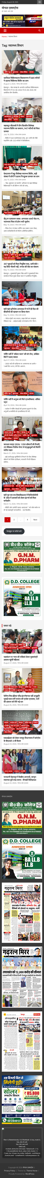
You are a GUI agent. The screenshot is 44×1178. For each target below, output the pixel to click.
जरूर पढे (7, 625)
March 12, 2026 (10, 504)
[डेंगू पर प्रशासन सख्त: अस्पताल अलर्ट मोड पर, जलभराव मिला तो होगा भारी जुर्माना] (22, 203)
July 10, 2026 (9, 180)
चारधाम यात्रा (8, 432)
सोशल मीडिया (23, 72)
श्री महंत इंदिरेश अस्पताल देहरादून (25, 486)
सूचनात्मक (15, 72)
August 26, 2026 (10, 705)
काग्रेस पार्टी (13, 645)
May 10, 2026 (9, 315)
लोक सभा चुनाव (15, 726)
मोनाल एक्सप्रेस (10, 8)
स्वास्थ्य (31, 72)
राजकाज (21, 648)
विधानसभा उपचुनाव (9, 729)
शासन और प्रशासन (9, 164)
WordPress (29, 1174)
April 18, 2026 (9, 405)
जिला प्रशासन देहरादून (10, 213)
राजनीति (27, 648)
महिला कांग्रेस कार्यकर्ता (10, 648)
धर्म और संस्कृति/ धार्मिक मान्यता (12, 435)
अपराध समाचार (8, 771)
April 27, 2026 (9, 360)
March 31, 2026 (10, 453)
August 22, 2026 (10, 783)
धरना (26, 345)
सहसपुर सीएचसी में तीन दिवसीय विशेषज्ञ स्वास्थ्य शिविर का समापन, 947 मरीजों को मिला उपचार (22, 128)
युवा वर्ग (21, 255)
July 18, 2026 (9, 134)
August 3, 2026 (9, 84)
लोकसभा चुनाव (25, 726)
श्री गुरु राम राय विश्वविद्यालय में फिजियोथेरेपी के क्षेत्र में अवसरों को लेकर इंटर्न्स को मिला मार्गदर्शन (21, 498)
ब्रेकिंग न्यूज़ (7, 72)
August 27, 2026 (10, 663)
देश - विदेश (17, 432)
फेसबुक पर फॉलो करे (14, 531)
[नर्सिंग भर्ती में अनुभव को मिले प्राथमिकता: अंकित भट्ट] (22, 383)
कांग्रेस (6, 645)
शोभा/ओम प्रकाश (22, 84)
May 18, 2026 (9, 225)
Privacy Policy (9, 1171)
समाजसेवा (15, 116)
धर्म (28, 432)
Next (35, 520)
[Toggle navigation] (5, 30)
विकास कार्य (28, 255)
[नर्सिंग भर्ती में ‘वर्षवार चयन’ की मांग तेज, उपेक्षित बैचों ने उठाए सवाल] (22, 338)
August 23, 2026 (10, 744)
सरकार (22, 116)
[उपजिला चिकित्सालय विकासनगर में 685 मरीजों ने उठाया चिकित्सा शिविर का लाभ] (22, 62)
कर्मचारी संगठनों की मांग (10, 345)
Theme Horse (31, 1171)
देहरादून (20, 213)
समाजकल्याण (7, 116)
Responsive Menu (39, 2)
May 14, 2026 (9, 270)
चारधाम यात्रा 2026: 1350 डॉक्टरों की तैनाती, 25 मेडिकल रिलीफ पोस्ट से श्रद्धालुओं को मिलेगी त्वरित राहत (22, 447)
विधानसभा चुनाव (21, 729)
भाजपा (35, 687)
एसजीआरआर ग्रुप (9, 486)
